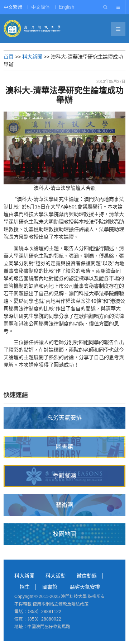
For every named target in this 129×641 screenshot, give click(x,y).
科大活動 (56, 576)
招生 (25, 587)
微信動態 (87, 576)
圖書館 (49, 587)
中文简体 (40, 7)
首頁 (9, 57)
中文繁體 (13, 7)
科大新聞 (32, 57)
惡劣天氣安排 (85, 587)
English (66, 7)
